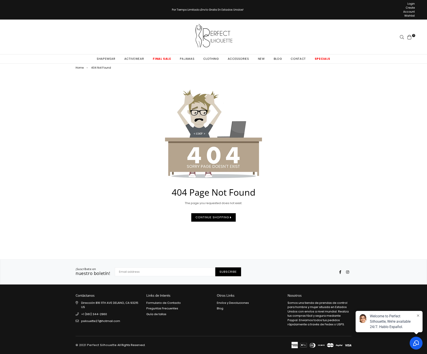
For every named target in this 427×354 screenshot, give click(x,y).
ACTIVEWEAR (134, 59)
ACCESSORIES (238, 59)
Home (80, 68)
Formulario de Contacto (163, 303)
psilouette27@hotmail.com (100, 321)
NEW (261, 59)
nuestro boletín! (93, 271)
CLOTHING (211, 59)
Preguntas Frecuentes (162, 308)
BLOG (278, 59)
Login (411, 4)
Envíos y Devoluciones (233, 303)
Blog (220, 308)
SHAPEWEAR (106, 59)
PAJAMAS (187, 59)
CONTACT (298, 59)
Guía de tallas (156, 314)
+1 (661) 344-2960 (94, 314)
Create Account (409, 10)
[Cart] (409, 37)
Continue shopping (212, 217)
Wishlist (409, 16)
